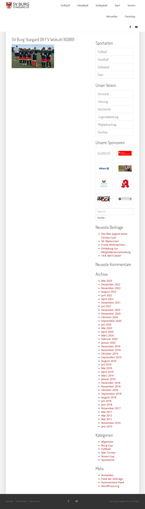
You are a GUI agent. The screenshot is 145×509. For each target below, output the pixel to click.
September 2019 (111, 357)
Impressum (34, 501)
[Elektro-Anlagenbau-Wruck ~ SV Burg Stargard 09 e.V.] (104, 199)
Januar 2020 (108, 342)
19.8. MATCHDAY (111, 255)
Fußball (65, 5)
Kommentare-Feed (112, 482)
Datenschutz (21, 501)
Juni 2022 (106, 295)
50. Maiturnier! (110, 241)
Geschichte (104, 109)
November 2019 (111, 350)
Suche (101, 217)
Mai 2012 (106, 415)
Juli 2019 (106, 364)
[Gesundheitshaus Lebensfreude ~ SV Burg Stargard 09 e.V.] (104, 183)
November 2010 (111, 423)
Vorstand (103, 94)
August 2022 (108, 291)
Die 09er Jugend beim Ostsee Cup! (114, 235)
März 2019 (107, 375)
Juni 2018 (106, 404)
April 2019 (107, 372)
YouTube (136, 27)
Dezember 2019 (110, 346)
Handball (82, 5)
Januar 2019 (108, 379)
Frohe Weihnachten (113, 244)
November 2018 (111, 386)
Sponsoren (107, 460)
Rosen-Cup (107, 456)
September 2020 (111, 321)
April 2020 (107, 331)
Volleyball (101, 5)
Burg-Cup (107, 445)
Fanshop (130, 16)
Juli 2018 (106, 401)
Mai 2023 (106, 280)
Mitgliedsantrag (107, 124)
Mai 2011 (106, 419)
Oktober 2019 (109, 353)
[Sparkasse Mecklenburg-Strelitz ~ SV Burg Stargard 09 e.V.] (125, 153)
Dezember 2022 (110, 284)
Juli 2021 (106, 306)
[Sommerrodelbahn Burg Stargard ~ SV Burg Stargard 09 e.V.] (125, 168)
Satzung (103, 101)
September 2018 (111, 393)
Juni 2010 (106, 426)
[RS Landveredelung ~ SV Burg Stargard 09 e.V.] (125, 199)
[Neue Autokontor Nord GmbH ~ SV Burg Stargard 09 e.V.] (104, 153)
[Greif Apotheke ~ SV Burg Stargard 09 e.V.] (125, 183)
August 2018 (108, 397)
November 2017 (111, 408)
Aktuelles (112, 16)
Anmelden (107, 475)
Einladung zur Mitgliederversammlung (116, 250)
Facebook (130, 27)
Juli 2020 (106, 324)
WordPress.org (110, 486)
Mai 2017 (106, 412)
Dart (117, 5)
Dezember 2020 (110, 310)
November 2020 (111, 313)
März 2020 (107, 335)
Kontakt (9, 501)
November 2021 (111, 302)
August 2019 (108, 361)
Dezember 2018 (110, 382)
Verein (131, 5)
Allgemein (107, 441)
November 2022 (111, 288)
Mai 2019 (106, 368)
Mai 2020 (106, 328)
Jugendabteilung (108, 117)
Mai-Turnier (108, 452)
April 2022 (107, 299)
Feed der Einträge (112, 479)
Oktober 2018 (109, 390)
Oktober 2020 (109, 317)
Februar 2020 (109, 339)
